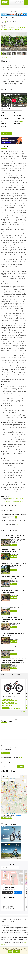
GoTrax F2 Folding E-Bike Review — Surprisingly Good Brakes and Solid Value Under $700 (12, 619)
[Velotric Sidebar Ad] (11, 858)
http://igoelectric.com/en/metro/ (15, 498)
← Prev (20, 711)
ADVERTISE (11, 922)
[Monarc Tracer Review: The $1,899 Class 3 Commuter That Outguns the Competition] (5, 667)
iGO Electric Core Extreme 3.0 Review (12, 694)
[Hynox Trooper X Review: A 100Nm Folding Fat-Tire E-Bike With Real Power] (5, 556)
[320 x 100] (11, 143)
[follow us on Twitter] (22, 2)
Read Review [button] (14, 544)
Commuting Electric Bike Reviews (7, 29)
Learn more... (17, 951)
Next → (25, 711)
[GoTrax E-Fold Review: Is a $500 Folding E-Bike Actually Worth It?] (5, 611)
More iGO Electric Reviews (11, 675)
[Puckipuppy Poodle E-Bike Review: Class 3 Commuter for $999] (5, 640)
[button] (7, 57)
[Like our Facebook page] (18, 2)
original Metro (14, 172)
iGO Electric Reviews (12, 21)
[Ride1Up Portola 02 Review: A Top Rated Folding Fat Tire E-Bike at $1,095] (5, 542)
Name (2, 741)
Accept (10, 951)
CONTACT (6, 922)
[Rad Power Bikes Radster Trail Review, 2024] (13, 685)
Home (4, 21)
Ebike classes (21, 121)
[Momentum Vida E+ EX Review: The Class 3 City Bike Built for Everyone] (5, 597)
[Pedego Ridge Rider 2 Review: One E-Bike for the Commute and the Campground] (5, 570)
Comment (4, 728)
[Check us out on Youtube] (16, 2)
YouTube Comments (22, 720)
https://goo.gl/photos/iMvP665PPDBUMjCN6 (13, 501)
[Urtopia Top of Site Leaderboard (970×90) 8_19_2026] (14, 15)
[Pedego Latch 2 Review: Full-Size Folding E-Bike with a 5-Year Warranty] (5, 583)
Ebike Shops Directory (7, 817)
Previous (3, 41)
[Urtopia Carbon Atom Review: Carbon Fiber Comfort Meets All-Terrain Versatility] (5, 654)
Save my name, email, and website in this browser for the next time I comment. (14, 748)
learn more (18, 815)
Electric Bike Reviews (19, 29)
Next (24, 41)
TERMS (2, 922)
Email (15, 741)
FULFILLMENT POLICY (17, 922)
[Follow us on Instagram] (20, 2)
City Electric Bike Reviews (20, 27)
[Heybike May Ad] (11, 841)
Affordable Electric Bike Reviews (7, 27)
